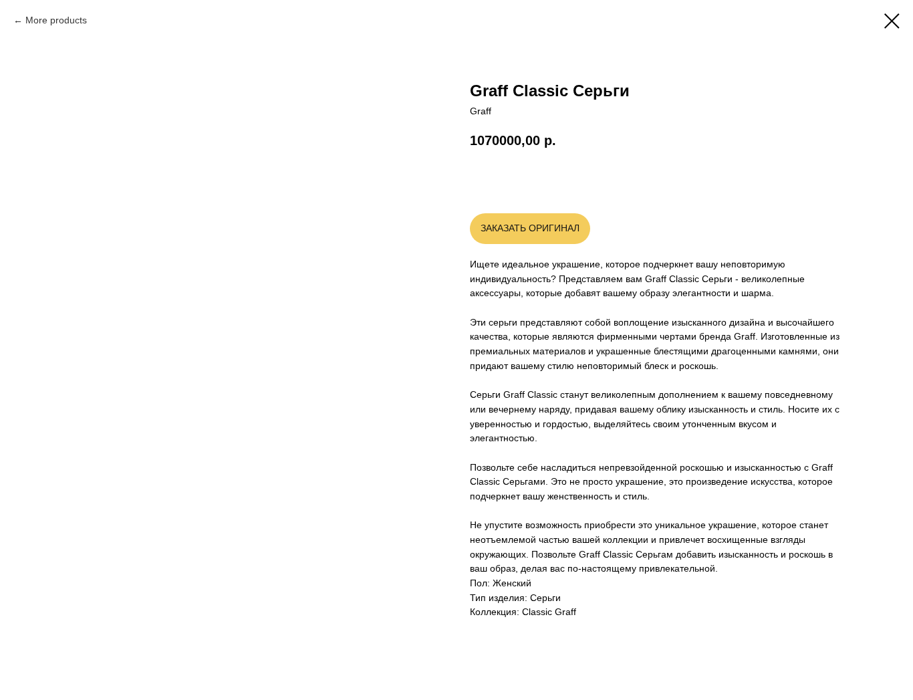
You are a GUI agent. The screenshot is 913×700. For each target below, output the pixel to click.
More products (56, 20)
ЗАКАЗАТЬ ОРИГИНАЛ (530, 228)
